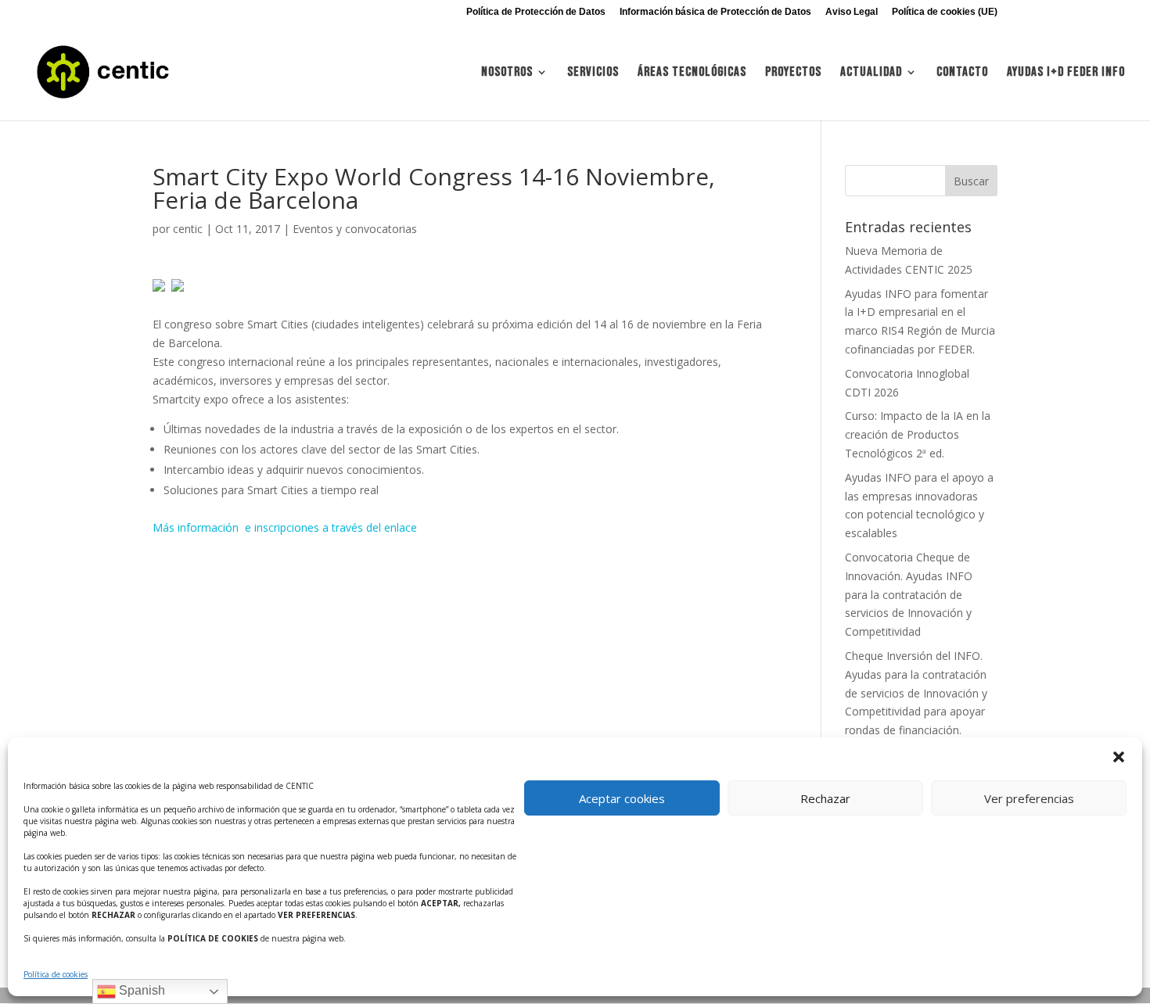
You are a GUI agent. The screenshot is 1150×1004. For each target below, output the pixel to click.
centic (188, 228)
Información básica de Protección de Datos (715, 12)
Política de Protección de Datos (536, 12)
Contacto (962, 73)
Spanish (140, 990)
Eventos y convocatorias (355, 228)
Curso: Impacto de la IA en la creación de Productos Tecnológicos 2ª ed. (917, 434)
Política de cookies (55, 974)
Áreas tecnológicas (692, 73)
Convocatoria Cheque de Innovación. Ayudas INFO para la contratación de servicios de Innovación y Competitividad (908, 594)
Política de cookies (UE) (944, 12)
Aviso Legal (851, 12)
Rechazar (825, 798)
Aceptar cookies (622, 798)
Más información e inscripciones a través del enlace (285, 527)
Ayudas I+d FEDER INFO (1066, 73)
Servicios (593, 73)
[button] (1119, 757)
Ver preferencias (1029, 798)
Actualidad (871, 73)
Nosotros (507, 73)
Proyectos (793, 73)
